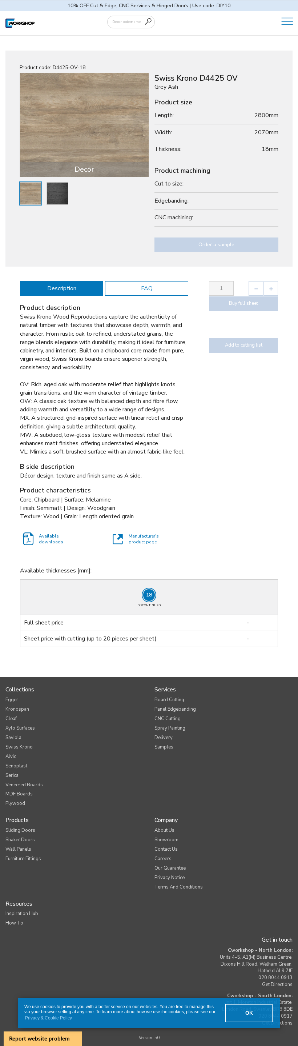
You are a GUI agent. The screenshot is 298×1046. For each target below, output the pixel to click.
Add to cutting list (243, 345)
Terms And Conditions (178, 887)
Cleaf (11, 718)
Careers (163, 858)
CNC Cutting (167, 718)
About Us (164, 830)
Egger (11, 699)
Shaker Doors (20, 840)
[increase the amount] (270, 288)
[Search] (148, 21)
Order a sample (216, 244)
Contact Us (166, 849)
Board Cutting (169, 699)
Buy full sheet (243, 303)
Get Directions (277, 984)
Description (61, 288)
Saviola (13, 737)
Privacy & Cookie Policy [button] (48, 1018)
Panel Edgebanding (175, 709)
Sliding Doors (20, 830)
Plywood (15, 803)
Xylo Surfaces (20, 728)
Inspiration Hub (21, 913)
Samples (163, 747)
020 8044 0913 (275, 977)
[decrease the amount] (256, 288)
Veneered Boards (24, 785)
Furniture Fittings (23, 858)
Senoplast (16, 766)
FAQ (147, 288)
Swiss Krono (19, 747)
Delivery (163, 737)
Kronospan (17, 709)
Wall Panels (18, 849)
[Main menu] (287, 22)
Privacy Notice (169, 877)
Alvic (10, 756)
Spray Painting (169, 728)
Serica (12, 775)
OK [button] (249, 1013)
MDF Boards (19, 794)
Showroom (166, 840)
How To (14, 923)
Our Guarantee (170, 868)
